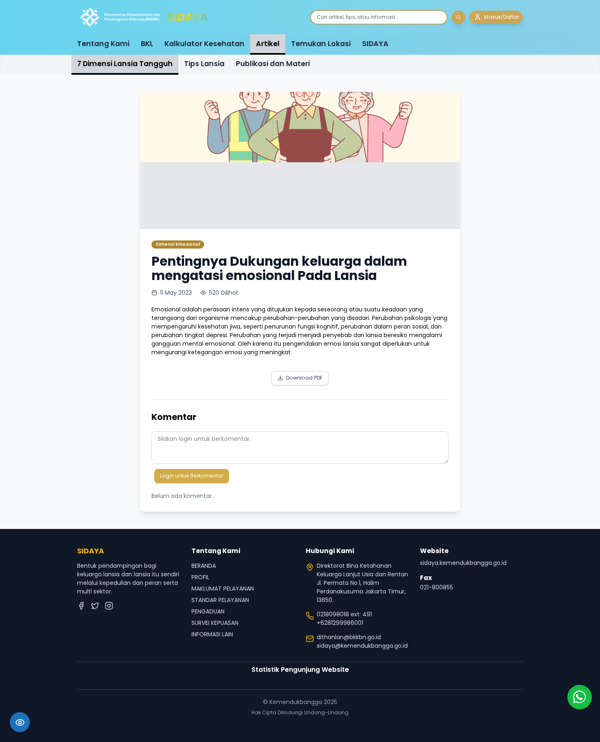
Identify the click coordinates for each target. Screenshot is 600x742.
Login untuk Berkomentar (191, 475)
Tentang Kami (103, 44)
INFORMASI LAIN (212, 634)
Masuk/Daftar (501, 16)
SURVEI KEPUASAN (214, 623)
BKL (147, 44)
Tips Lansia (204, 64)
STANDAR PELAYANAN (220, 600)
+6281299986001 (340, 623)
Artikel (268, 44)
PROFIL (200, 577)
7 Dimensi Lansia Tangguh (125, 64)
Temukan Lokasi (321, 44)
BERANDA (203, 566)
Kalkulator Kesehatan (204, 44)
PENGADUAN (207, 611)
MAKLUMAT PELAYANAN (222, 588)
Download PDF (304, 377)
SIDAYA (375, 44)
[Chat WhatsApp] (579, 697)
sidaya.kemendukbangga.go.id (463, 563)
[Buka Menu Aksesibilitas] (20, 722)
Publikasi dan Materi (273, 64)
